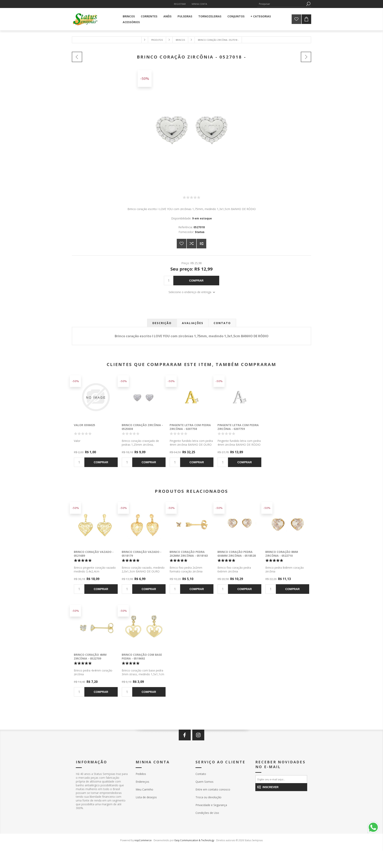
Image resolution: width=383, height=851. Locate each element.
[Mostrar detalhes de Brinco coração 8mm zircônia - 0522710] (287, 524)
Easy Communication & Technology (194, 840)
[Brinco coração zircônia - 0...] (77, 57)
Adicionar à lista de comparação (191, 243)
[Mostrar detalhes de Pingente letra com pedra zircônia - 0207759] (239, 397)
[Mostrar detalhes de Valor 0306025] (96, 397)
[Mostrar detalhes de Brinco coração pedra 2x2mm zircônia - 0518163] (191, 524)
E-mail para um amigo (201, 243)
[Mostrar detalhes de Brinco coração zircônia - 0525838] (144, 397)
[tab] (162, 323)
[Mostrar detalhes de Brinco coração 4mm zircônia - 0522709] (96, 627)
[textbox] (281, 4)
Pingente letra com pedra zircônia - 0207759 (238, 427)
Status (199, 232)
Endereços (142, 782)
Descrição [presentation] (162, 323)
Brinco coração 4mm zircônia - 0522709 (90, 656)
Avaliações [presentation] (192, 323)
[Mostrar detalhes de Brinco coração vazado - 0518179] (144, 524)
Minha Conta (199, 3)
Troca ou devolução (208, 797)
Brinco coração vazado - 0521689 (94, 553)
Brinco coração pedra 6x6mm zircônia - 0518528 (236, 553)
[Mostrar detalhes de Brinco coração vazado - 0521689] (96, 524)
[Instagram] (198, 735)
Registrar (180, 3)
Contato (200, 774)
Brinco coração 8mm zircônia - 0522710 (281, 553)
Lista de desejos (146, 797)
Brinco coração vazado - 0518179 (141, 553)
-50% (144, 78)
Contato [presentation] (222, 323)
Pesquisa (308, 4)
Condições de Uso (207, 813)
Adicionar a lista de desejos (181, 243)
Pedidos (141, 774)
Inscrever (270, 787)
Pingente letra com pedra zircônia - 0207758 (190, 427)
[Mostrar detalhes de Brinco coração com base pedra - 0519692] (144, 627)
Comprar (196, 280)
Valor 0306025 (84, 425)
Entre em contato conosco (212, 789)
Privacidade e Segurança (211, 805)
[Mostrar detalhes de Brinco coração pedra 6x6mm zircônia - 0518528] (239, 524)
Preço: (185, 263)
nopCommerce (143, 840)
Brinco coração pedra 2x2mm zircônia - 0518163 (189, 553)
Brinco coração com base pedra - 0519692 (142, 656)
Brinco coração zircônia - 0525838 (142, 427)
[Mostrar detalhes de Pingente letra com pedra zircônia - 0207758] (191, 397)
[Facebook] (185, 735)
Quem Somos (204, 782)
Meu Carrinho (144, 789)
